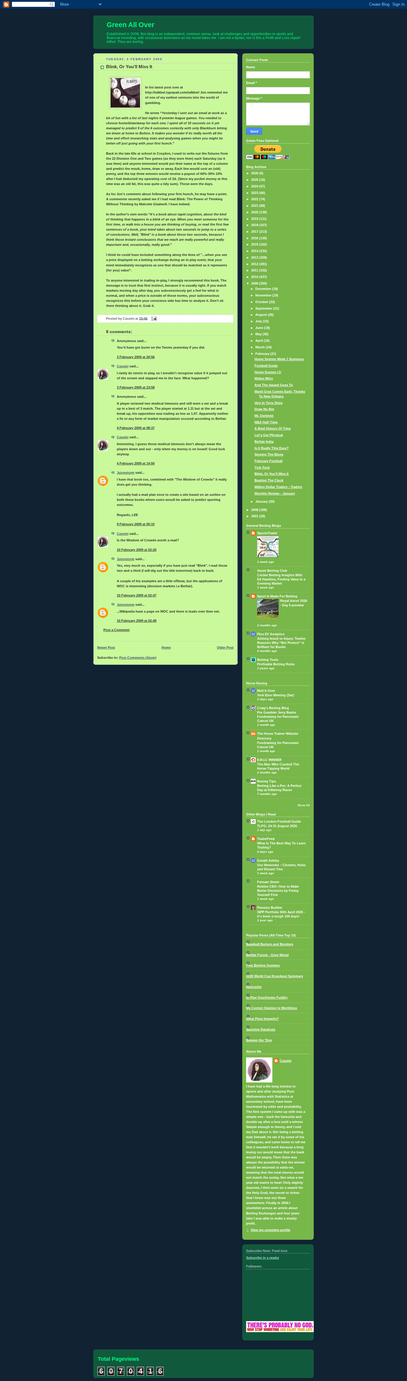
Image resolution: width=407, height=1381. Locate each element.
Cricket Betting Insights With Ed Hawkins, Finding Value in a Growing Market (281, 579)
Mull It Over (266, 690)
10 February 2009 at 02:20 (136, 550)
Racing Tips (266, 781)
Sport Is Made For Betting (277, 596)
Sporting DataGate (260, 1029)
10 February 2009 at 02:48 (136, 620)
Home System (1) (267, 372)
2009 (255, 283)
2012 (255, 264)
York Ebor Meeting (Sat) (275, 695)
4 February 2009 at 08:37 (136, 428)
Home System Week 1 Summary (279, 359)
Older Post (225, 647)
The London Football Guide (279, 821)
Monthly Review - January (274, 493)
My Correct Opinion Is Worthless (271, 1008)
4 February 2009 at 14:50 (136, 463)
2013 (255, 257)
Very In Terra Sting (268, 403)
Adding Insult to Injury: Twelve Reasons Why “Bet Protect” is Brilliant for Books (281, 643)
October (262, 302)
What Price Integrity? (262, 1018)
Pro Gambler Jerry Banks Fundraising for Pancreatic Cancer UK (278, 717)
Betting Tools (267, 659)
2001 (255, 516)
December (263, 289)
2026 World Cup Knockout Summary (274, 976)
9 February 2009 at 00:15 (136, 524)
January (262, 501)
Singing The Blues (268, 454)
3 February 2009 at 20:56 (136, 357)
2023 (255, 193)
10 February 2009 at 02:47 (136, 595)
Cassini (122, 366)
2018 (255, 225)
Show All (304, 805)
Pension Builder (269, 907)
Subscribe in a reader (262, 1257)
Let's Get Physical (268, 435)
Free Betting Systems (263, 965)
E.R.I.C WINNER (269, 760)
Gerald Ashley (268, 860)
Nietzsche (254, 987)
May (258, 334)
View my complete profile (270, 1230)
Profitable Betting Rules (276, 664)
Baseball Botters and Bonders (269, 944)
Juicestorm (125, 472)
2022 (255, 199)
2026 (255, 173)
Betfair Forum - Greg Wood (267, 955)
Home (166, 647)
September (264, 308)
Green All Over (130, 25)
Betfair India (264, 441)
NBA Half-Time (266, 422)
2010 (255, 277)
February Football (268, 461)
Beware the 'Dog (259, 1040)
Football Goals (266, 365)
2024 (255, 186)
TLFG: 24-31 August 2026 (277, 826)
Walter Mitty (263, 378)
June (259, 328)
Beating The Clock (268, 480)
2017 (255, 231)
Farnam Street (268, 882)
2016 (255, 238)
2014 (255, 251)
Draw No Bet (264, 409)
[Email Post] (153, 318)
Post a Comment (116, 630)
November (263, 295)
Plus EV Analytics (271, 634)
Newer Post (106, 647)
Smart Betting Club (272, 570)
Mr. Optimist (264, 415)
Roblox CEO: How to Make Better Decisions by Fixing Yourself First (278, 891)
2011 (255, 270)
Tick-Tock (262, 467)
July (259, 321)
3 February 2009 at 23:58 (136, 387)
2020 (255, 212)
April (259, 340)
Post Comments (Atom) (137, 657)
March (260, 347)
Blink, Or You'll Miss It (129, 66)
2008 (255, 510)
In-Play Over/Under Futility (267, 997)
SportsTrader (267, 533)
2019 (255, 218)
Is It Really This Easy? (271, 448)
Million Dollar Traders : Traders (278, 487)
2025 (255, 179)
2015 (255, 244)
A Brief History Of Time (272, 428)
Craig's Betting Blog (273, 708)
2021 (255, 205)
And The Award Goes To (273, 385)
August (261, 314)
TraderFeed (266, 839)
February (262, 353)
